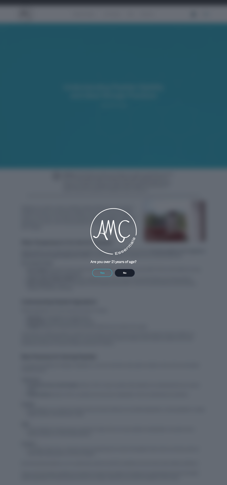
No (124, 272)
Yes (102, 272)
